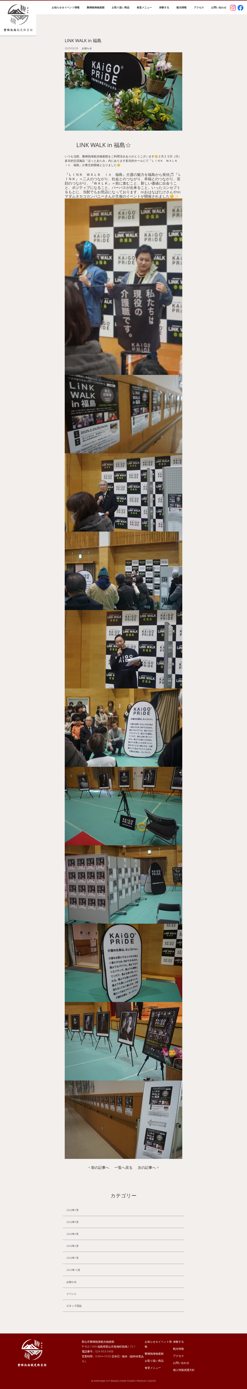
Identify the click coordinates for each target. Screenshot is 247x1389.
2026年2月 (72, 1246)
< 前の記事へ (98, 1167)
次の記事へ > (148, 1167)
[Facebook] (240, 7)
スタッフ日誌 (74, 1305)
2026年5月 (72, 1222)
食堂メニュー (144, 7)
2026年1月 (72, 1257)
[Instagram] (233, 7)
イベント (71, 1293)
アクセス (199, 7)
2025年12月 (73, 1270)
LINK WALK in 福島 (83, 40)
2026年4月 (72, 1234)
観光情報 (181, 7)
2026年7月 (72, 1210)
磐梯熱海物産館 (96, 7)
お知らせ (71, 1282)
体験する (164, 7)
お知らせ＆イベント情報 (66, 7)
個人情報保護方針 (184, 1370)
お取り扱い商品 (120, 7)
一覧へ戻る (123, 1167)
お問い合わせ (218, 7)
